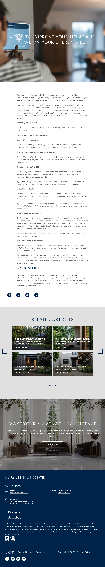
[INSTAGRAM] (13, 559)
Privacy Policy (83, 552)
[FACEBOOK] (7, 559)
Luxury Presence (37, 552)
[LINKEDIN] (18, 559)
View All (52, 385)
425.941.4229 (64, 493)
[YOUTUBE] (24, 559)
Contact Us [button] (52, 444)
